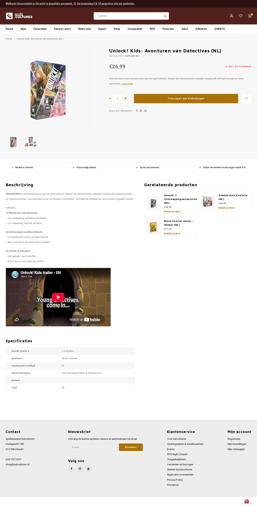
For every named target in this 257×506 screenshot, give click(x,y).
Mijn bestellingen (237, 444)
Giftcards (201, 29)
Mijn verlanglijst (236, 449)
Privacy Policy (174, 480)
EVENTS (220, 29)
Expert (102, 29)
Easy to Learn (62, 29)
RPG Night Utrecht (177, 454)
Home (9, 29)
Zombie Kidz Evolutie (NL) (232, 197)
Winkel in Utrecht (24, 167)
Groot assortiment (149, 167)
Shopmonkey (81, 501)
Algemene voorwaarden (180, 475)
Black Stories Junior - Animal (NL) (179, 222)
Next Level (84, 29)
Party (117, 29)
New (23, 29)
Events (171, 449)
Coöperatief (135, 29)
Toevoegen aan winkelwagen (186, 98)
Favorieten (40, 29)
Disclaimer (173, 485)
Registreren (234, 439)
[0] (249, 16)
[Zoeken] (165, 16)
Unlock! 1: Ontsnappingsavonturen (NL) (180, 199)
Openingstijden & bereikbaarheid (185, 444)
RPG (152, 29)
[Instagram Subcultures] (80, 469)
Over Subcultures (176, 439)
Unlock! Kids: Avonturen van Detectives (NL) (40, 39)
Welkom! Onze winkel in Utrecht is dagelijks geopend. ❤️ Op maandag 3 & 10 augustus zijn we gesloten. (70, 4)
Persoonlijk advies (86, 167)
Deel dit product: (121, 111)
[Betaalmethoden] (246, 501)
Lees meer (127, 84)
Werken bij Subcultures (179, 469)
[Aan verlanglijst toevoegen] (246, 98)
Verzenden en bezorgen (180, 464)
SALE (185, 29)
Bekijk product (172, 211)
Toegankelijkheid (176, 459)
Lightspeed (56, 501)
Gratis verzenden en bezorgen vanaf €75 (224, 167)
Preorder (168, 29)
